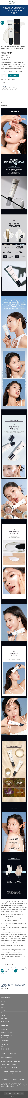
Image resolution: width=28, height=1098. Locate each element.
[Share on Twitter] (7, 88)
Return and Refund (6, 1038)
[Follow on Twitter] (7, 1049)
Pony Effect (4, 86)
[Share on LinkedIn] (15, 88)
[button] (2, 2)
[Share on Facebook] (5, 88)
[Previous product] (15, 13)
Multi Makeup (4, 1018)
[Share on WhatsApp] (2, 88)
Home (5, 7)
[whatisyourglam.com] (12, 2)
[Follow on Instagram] (5, 1049)
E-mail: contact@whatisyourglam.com (10, 1061)
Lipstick (3, 1015)
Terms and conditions (6, 1032)
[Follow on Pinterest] (13, 1049)
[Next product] (12, 13)
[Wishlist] (21, 2)
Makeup (3, 1004)
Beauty (10, 7)
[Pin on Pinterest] (13, 88)
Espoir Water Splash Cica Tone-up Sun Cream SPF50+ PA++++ (7, 985)
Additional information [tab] (7, 99)
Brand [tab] (2, 102)
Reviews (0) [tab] (4, 105)
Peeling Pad (4, 1010)
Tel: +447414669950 (6, 1057)
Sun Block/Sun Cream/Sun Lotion (12, 82)
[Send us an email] (10, 1049)
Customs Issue (5, 1040)
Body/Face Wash (5, 1021)
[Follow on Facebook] (2, 1049)
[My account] (23, 2)
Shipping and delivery (6, 1035)
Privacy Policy (4, 1029)
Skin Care (17, 7)
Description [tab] (4, 97)
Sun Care (17, 9)
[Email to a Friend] (10, 88)
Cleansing (3, 1012)
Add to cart (13, 75)
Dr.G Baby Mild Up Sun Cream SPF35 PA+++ (20, 985)
